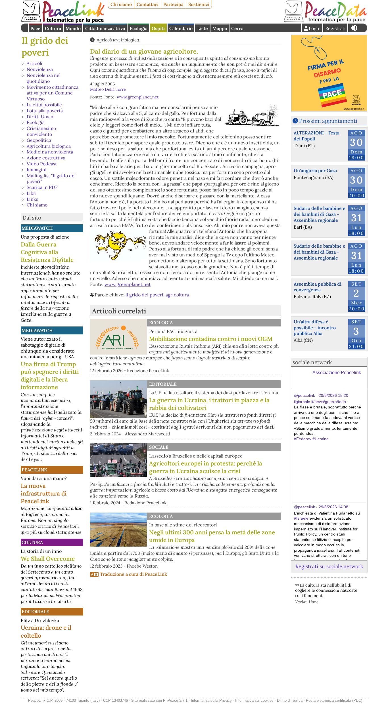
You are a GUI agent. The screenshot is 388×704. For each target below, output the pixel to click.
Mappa (219, 28)
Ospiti (158, 28)
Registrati (335, 28)
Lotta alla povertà (45, 110)
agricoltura (177, 295)
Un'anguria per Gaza (315, 170)
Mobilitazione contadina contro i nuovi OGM (211, 339)
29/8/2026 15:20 (333, 395)
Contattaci (147, 4)
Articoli (34, 63)
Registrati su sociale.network (329, 566)
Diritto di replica (290, 700)
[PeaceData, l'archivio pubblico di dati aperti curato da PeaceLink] (325, 21)
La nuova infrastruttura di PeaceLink (43, 493)
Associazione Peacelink (336, 372)
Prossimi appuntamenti (328, 120)
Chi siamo (121, 4)
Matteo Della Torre (108, 89)
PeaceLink (34, 470)
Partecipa (173, 4)
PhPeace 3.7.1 (175, 700)
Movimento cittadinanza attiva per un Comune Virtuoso (52, 93)
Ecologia (138, 28)
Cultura (53, 28)
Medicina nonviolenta (50, 152)
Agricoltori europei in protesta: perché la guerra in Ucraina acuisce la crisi (205, 467)
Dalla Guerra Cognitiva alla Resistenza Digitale (47, 252)
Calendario (181, 28)
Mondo (73, 28)
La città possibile (44, 105)
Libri (32, 193)
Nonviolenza (40, 69)
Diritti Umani (41, 116)
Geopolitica (39, 140)
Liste (202, 28)
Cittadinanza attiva (105, 28)
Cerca (237, 28)
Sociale (158, 447)
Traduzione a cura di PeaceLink (133, 574)
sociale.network (312, 362)
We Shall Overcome (48, 558)
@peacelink (304, 395)
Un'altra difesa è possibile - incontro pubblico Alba (315, 327)
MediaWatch (37, 228)
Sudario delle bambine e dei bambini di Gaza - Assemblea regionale (319, 214)
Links (32, 199)
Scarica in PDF (42, 187)
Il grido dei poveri (45, 46)
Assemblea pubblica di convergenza (317, 287)
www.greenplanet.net (138, 97)
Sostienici (198, 4)
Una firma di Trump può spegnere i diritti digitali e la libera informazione (50, 375)
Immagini (37, 169)
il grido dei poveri (144, 295)
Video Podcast (42, 163)
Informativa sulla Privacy (211, 700)
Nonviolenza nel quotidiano (44, 78)
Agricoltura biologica (49, 146)
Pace (35, 28)
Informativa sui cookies (254, 700)
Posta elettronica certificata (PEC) (334, 700)
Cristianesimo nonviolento (41, 131)
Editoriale (35, 611)
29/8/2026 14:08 (333, 507)
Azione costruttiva (46, 158)
